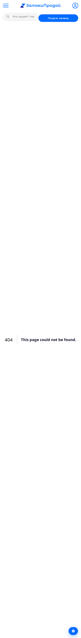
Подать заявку (58, 18)
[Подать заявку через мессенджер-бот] (73, 631)
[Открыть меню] (6, 5)
